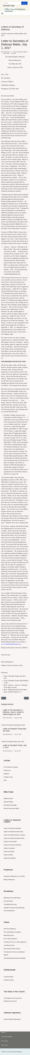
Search (24, 3)
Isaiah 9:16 (13, 316)
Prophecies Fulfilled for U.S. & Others (14, 876)
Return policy (4, 1045)
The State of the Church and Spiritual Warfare (14, 953)
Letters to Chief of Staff (10, 841)
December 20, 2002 (12, 458)
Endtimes (6, 773)
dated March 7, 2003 (10, 442)
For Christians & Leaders (11, 767)
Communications (8, 976)
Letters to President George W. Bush (14, 838)
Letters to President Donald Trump (13, 831)
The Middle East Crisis (10, 904)
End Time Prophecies (10, 928)
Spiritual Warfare (8, 801)
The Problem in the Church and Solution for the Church (12, 1000)
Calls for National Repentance (12, 1019)
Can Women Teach (9, 945)
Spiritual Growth (8, 798)
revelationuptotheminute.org (12, 274)
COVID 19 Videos (9, 980)
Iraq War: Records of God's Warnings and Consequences (14, 909)
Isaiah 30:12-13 (17, 289)
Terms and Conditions (6, 1036)
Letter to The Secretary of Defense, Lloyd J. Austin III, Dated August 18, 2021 (13, 712)
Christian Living (8, 777)
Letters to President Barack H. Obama (14, 835)
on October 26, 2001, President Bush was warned (15, 465)
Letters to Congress (9, 848)
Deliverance (7, 770)
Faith (5, 780)
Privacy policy (4, 1041)
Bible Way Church (9, 935)
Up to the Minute (8, 901)
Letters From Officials (10, 858)
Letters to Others (8, 855)
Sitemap (3, 1032)
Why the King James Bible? (11, 808)
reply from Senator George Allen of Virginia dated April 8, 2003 (15, 433)
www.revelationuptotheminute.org (11, 644)
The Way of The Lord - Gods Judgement (15, 942)
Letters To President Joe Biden (12, 828)
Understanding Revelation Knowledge (14, 958)
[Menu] (2, 13)
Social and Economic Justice (12, 948)
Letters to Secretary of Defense (20, 51)
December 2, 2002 (22, 456)
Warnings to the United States (12, 897)
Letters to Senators (9, 851)
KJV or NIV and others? (10, 938)
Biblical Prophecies (9, 879)
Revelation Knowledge (10, 805)
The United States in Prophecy (12, 932)
